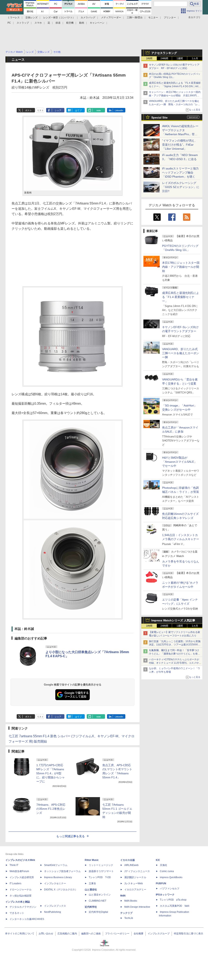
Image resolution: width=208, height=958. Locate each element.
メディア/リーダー (111, 17)
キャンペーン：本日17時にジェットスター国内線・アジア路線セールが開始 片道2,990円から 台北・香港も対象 (174, 95)
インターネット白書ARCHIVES (27, 919)
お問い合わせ (46, 933)
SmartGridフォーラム (55, 865)
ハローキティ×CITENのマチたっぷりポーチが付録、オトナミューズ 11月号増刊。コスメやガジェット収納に (175, 663)
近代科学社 (91, 906)
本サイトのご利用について (19, 933)
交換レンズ (31, 17)
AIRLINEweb (131, 865)
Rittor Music (92, 860)
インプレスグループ (159, 933)
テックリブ (126, 913)
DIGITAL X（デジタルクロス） (60, 889)
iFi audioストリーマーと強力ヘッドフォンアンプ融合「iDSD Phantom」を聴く (180, 172)
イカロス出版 (127, 860)
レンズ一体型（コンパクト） (59, 17)
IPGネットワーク (165, 894)
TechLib (128, 918)
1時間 (149, 58)
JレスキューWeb (133, 883)
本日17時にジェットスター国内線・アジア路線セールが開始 (180, 266)
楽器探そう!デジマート (101, 871)
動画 (81, 22)
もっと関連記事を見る (70, 836)
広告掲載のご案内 (67, 933)
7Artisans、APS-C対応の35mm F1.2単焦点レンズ (50, 808)
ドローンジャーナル (20, 889)
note (98, 110)
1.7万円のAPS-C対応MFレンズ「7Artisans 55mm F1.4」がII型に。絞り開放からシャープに (50, 773)
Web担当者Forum (19, 871)
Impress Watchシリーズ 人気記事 (173, 620)
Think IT (14, 865)
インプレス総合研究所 (22, 877)
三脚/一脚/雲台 (135, 17)
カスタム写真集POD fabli (174, 905)
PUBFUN (161, 883)
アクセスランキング (164, 53)
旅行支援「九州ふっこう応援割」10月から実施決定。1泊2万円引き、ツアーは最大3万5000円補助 (174, 645)
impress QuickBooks (171, 877)
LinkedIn (119, 110)
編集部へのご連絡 (91, 933)
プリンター (170, 17)
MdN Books (130, 900)
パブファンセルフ (169, 888)
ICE (158, 860)
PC (9, 22)
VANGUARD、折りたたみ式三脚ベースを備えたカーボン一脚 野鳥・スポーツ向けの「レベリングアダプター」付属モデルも (174, 104)
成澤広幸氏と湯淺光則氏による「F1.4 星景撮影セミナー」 (180, 297)
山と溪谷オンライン (100, 894)
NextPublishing (52, 912)
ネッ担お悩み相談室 (20, 895)
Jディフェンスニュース (137, 871)
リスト (40, 110)
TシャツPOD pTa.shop (173, 899)
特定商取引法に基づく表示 (188, 933)
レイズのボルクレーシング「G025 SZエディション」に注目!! (180, 187)
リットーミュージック (101, 865)
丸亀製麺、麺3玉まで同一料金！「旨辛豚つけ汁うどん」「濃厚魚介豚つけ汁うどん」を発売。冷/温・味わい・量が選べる (174, 654)
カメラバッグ (88, 17)
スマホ (38, 22)
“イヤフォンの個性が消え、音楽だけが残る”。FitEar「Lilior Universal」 (179, 144)
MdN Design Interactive (137, 906)
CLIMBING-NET (97, 900)
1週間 (180, 58)
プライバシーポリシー (117, 933)
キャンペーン (97, 22)
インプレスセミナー (55, 883)
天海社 (163, 865)
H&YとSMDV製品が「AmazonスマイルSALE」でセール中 (179, 461)
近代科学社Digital (98, 912)
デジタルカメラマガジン (23, 906)
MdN (123, 895)
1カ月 (195, 58)
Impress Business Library (58, 877)
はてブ (78, 110)
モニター (153, 17)
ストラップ (23, 22)
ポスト (28, 110)
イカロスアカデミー (135, 889)
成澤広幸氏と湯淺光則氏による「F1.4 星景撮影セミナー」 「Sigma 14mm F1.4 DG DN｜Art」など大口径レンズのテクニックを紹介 (175, 86)
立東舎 (92, 883)
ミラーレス (14, 17)
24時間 (164, 58)
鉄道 (58, 22)
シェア (58, 110)
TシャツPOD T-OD (100, 877)
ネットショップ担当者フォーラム (62, 871)
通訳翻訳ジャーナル (135, 877)
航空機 (70, 22)
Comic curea (167, 871)
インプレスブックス (55, 905)
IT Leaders (15, 883)
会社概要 (138, 933)
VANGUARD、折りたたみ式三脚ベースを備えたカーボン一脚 (180, 353)
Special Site (159, 117)
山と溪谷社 (91, 889)
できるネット (17, 913)
